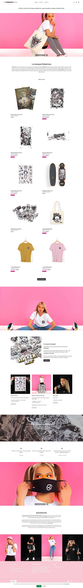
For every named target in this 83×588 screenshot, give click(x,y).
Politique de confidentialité (16, 569)
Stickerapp (34, 570)
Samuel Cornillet (35, 566)
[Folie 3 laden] (40, 55)
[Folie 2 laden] (39, 55)
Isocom (38, 570)
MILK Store (45, 569)
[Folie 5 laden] (42, 504)
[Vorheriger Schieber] (36, 55)
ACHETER (41, 431)
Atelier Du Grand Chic (40, 571)
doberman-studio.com (64, 452)
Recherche (13, 566)
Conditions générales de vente (16, 568)
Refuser (44, 586)
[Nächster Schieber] (44, 55)
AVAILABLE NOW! (41, 40)
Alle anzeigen (41, 279)
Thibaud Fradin (35, 569)
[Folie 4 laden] (41, 55)
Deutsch (13, 581)
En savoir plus (66, 583)
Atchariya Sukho (47, 566)
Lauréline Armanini (39, 568)
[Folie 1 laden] (38, 55)
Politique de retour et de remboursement (18, 571)
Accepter (39, 586)
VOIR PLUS (47, 360)
